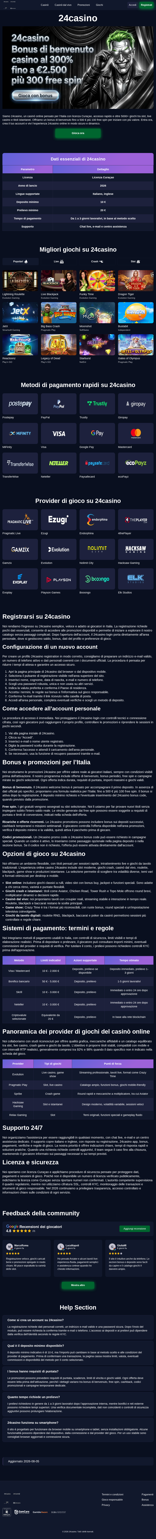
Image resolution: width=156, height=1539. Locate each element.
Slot (133, 261)
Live (56, 261)
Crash (94, 261)
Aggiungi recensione (135, 1228)
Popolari (18, 261)
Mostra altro (78, 1285)
